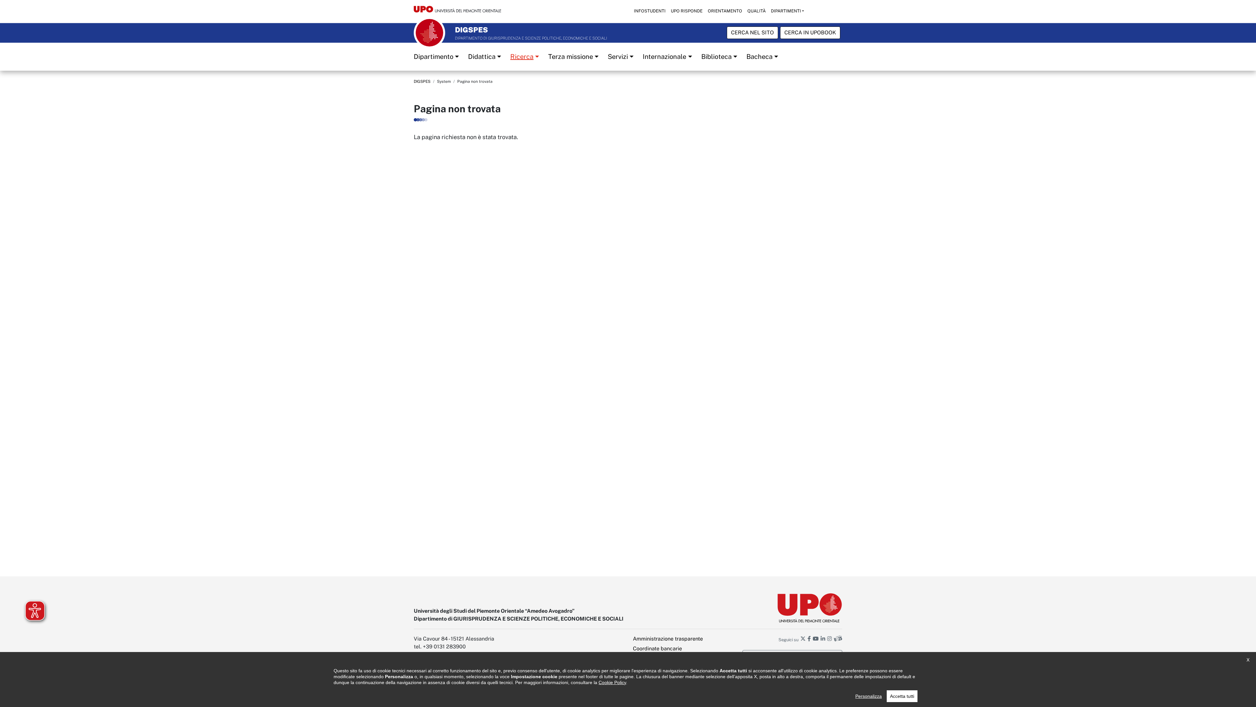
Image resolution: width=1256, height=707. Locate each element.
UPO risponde (687, 11)
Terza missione (570, 57)
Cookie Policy (612, 682)
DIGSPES (422, 81)
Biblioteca (716, 57)
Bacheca (759, 57)
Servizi (618, 57)
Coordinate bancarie (657, 648)
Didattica (482, 57)
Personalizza (868, 696)
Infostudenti (650, 11)
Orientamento (725, 11)
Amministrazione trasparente (668, 639)
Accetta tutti (902, 696)
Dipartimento (433, 57)
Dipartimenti (786, 11)
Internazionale (664, 57)
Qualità (756, 11)
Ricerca (521, 57)
